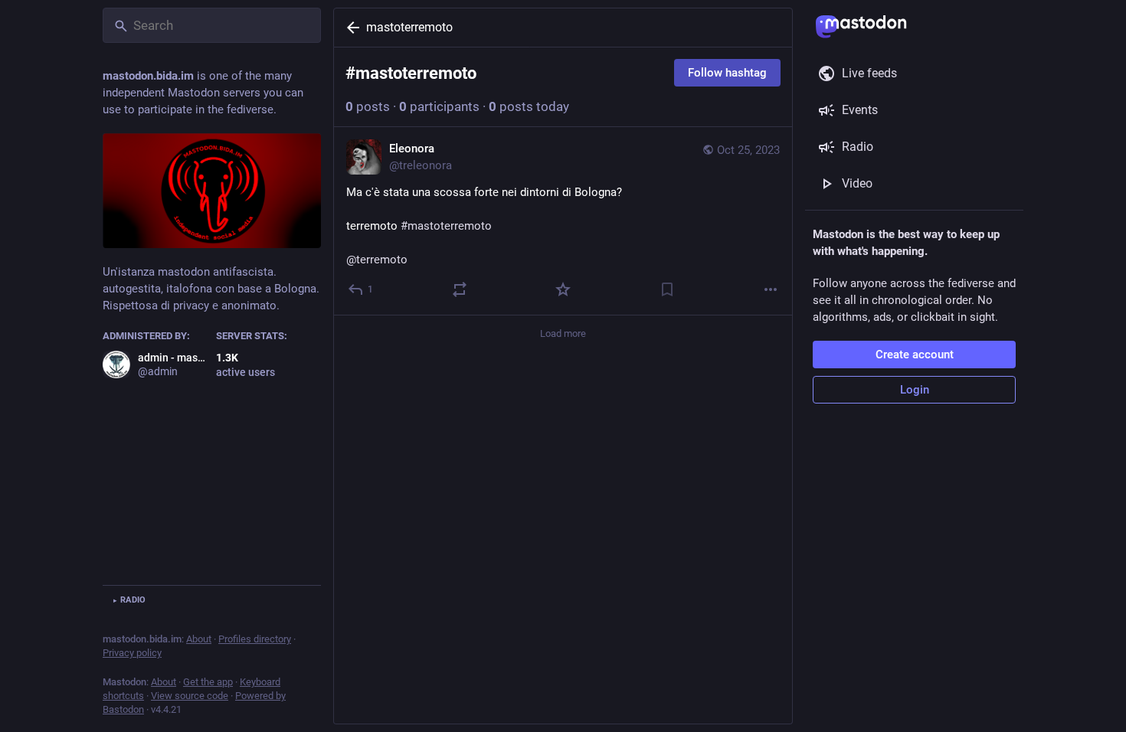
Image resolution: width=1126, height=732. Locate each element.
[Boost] (459, 289)
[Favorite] (563, 289)
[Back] (350, 27)
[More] (770, 289)
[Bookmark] (667, 289)
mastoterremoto (409, 27)
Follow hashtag (727, 73)
